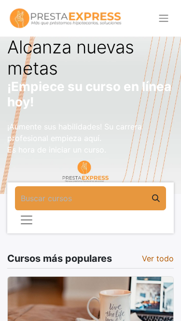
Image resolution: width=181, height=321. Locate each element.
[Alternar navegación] (163, 18)
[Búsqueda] (156, 198)
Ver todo (158, 258)
